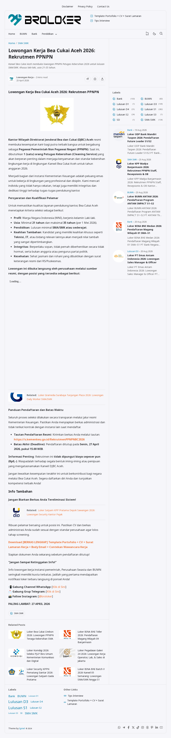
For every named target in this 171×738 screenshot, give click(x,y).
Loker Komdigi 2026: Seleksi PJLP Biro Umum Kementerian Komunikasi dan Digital (40, 655)
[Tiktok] (137, 728)
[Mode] (154, 34)
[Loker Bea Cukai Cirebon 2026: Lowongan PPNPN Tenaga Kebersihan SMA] (16, 638)
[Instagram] (142, 728)
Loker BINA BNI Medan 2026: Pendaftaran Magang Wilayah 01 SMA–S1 (144, 229)
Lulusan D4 (123, 109)
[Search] (160, 33)
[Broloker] (44, 20)
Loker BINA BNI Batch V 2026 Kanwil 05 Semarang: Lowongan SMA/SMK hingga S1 (91, 674)
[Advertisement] (138, 63)
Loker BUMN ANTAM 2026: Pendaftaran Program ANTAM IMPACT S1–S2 (142, 200)
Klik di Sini (59, 587)
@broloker (45, 596)
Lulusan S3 (150, 114)
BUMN (23, 33)
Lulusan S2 (122, 114)
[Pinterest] (151, 728)
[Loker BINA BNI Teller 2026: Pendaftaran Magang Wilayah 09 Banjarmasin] (67, 638)
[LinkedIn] (156, 728)
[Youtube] (161, 728)
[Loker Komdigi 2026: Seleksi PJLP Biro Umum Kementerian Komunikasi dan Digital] (16, 656)
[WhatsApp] (119, 728)
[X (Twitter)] (133, 728)
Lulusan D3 (151, 104)
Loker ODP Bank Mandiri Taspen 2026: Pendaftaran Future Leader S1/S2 (143, 138)
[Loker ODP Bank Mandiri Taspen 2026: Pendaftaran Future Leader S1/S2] (119, 140)
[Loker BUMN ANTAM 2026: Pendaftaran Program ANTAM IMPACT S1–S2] (119, 202)
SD (118, 119)
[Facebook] (128, 728)
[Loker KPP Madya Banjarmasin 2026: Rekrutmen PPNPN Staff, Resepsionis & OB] (119, 169)
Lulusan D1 (123, 104)
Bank (34, 33)
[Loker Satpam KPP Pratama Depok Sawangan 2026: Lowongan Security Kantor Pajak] (16, 516)
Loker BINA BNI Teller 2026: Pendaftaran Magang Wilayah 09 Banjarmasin (90, 637)
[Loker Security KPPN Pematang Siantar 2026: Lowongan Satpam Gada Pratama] (16, 675)
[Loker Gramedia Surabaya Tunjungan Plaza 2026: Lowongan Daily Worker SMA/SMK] (16, 401)
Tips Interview (102, 20)
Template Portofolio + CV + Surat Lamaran (117, 16)
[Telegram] (123, 728)
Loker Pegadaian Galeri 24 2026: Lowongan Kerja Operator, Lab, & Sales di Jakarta (91, 655)
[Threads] (147, 728)
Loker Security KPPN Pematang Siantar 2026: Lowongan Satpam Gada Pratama (40, 674)
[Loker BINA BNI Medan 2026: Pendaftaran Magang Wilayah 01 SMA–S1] (119, 232)
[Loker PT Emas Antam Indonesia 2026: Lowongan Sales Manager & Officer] (119, 261)
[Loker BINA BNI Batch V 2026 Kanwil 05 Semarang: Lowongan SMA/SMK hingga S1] (67, 675)
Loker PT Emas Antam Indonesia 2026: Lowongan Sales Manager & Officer (143, 259)
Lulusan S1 (150, 109)
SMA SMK (18, 613)
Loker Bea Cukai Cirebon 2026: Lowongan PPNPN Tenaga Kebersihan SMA (40, 635)
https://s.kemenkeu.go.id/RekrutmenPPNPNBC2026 (49, 439)
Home (11, 33)
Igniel (22, 728)
